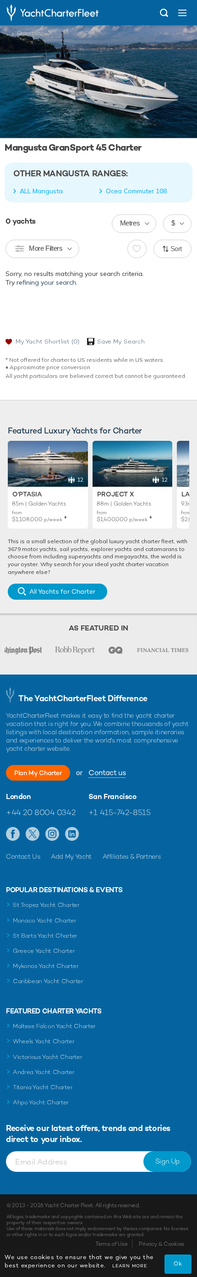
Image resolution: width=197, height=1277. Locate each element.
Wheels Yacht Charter (44, 1041)
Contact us (107, 772)
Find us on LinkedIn (72, 834)
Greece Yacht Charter (44, 951)
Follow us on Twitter (33, 834)
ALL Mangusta (41, 191)
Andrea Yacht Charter (44, 1072)
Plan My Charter (38, 773)
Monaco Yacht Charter (45, 920)
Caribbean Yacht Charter (48, 981)
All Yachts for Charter (62, 591)
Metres (130, 223)
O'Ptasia (27, 494)
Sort (176, 249)
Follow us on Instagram (52, 834)
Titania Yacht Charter (42, 1087)
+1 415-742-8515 (119, 812)
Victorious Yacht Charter (47, 1057)
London (18, 796)
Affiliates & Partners (132, 856)
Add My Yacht (71, 856)
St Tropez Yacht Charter (46, 905)
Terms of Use (111, 1244)
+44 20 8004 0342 (40, 812)
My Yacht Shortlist (47, 341)
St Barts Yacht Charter (45, 935)
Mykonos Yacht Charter (45, 966)
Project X (115, 494)
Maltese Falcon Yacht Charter (54, 1026)
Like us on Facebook (13, 834)
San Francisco (112, 796)
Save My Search (121, 341)
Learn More (129, 1266)
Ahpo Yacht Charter (41, 1102)
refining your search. (46, 282)
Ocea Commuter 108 (136, 191)
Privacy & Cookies (161, 1244)
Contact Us (23, 856)
